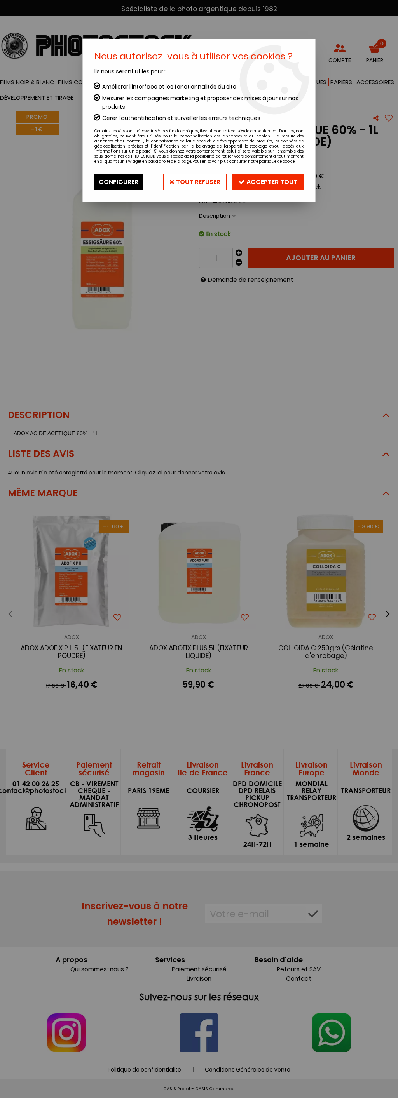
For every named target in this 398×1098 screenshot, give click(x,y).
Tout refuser (197, 181)
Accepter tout (271, 181)
